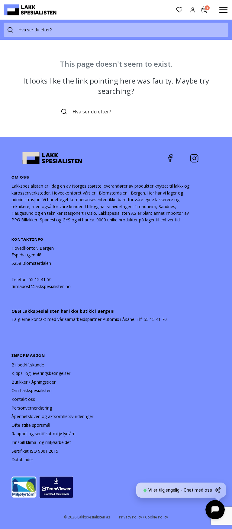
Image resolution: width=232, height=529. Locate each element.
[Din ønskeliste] (179, 10)
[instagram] (199, 158)
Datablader (22, 459)
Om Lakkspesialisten (31, 390)
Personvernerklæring (31, 408)
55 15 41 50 (40, 279)
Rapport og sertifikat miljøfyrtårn (43, 433)
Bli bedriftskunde (27, 365)
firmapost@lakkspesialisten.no (41, 286)
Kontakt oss (23, 399)
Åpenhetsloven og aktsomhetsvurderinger (52, 416)
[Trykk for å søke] (10, 30)
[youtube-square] (214, 158)
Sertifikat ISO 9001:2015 (34, 451)
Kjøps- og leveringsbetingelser (40, 373)
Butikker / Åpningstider (33, 382)
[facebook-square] (178, 158)
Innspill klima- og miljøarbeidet (41, 442)
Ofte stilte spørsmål (30, 425)
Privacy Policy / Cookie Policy (143, 517)
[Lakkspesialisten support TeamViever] (56, 486)
